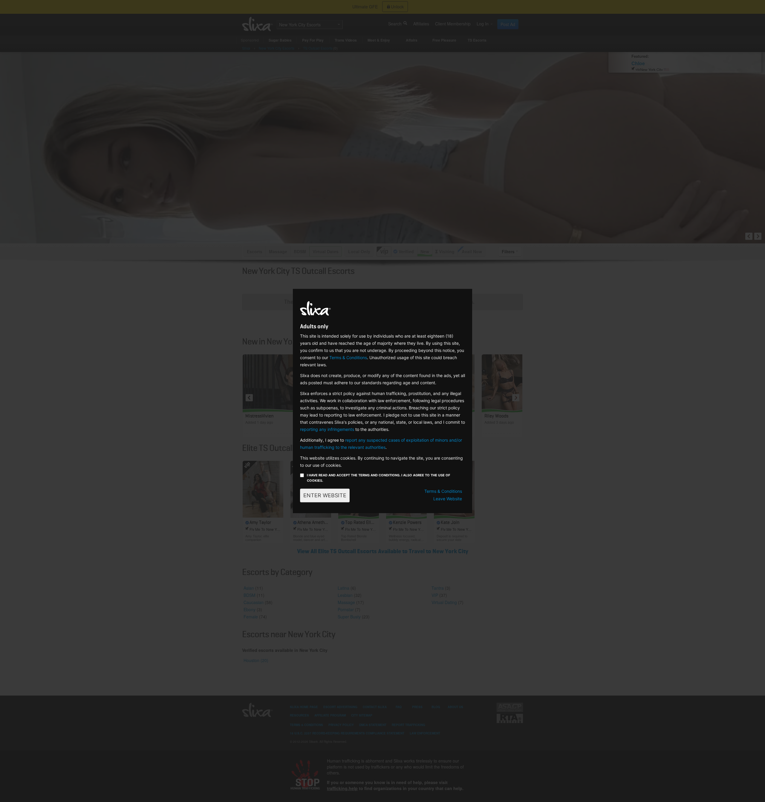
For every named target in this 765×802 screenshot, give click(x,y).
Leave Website (447, 498)
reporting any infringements (327, 429)
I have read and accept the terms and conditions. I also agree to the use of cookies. (378, 478)
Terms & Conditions (348, 357)
